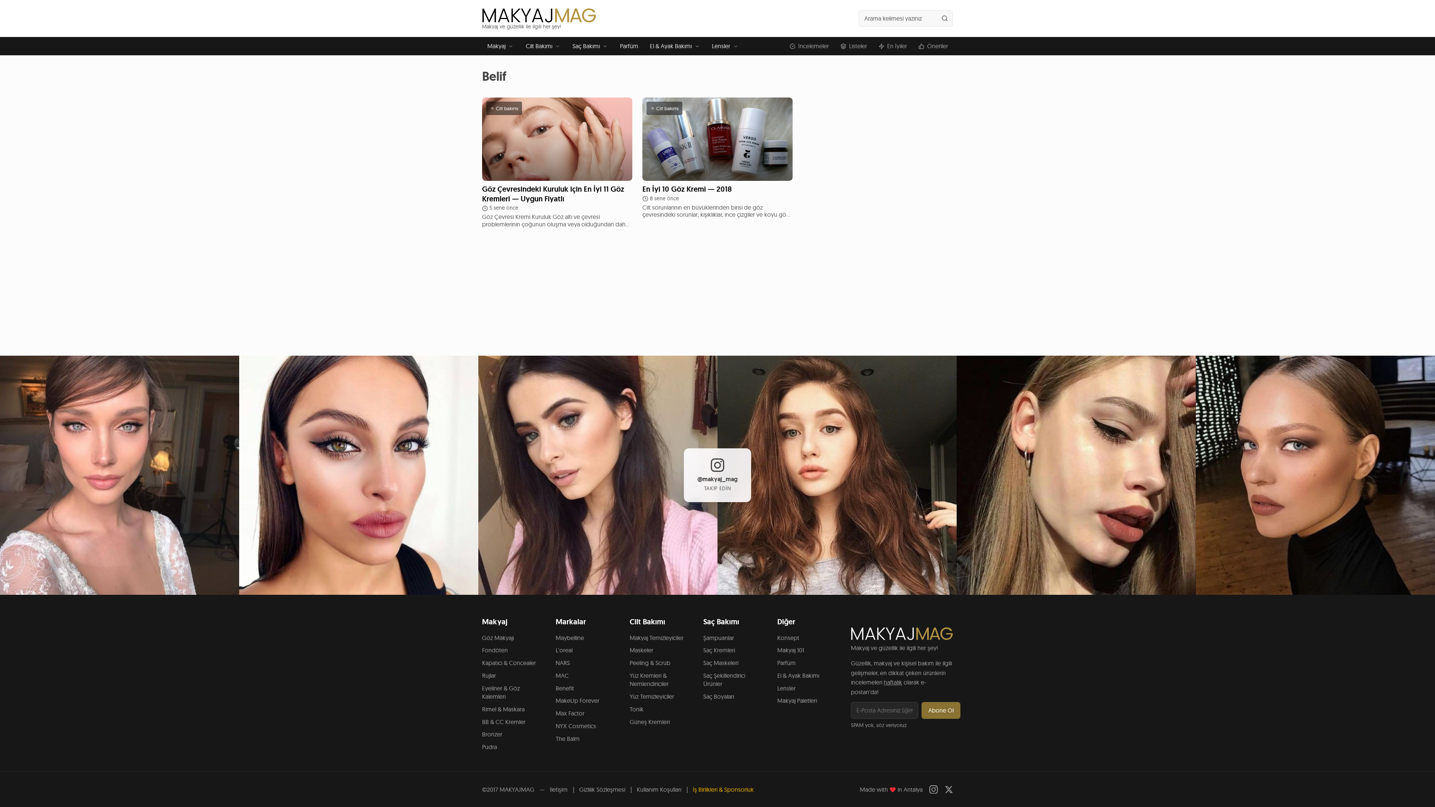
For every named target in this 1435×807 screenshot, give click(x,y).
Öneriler (937, 46)
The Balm (568, 738)
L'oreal (564, 650)
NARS (563, 663)
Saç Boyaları (718, 696)
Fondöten (495, 650)
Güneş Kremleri (650, 722)
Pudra (489, 747)
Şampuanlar (718, 637)
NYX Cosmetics (576, 726)
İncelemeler (813, 46)
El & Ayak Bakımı (671, 46)
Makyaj (496, 46)
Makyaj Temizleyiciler (656, 637)
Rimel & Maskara (503, 709)
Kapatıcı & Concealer (509, 663)
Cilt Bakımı (539, 46)
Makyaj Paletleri (797, 700)
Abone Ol (941, 710)
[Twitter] (949, 789)
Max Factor (570, 713)
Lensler (721, 46)
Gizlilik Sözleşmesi (602, 789)
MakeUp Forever (577, 700)
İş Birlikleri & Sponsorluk (723, 789)
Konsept (788, 637)
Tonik (637, 709)
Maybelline (570, 637)
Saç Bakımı (586, 46)
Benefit (565, 688)
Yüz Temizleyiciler (652, 696)
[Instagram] (933, 789)
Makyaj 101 (790, 650)
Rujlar (489, 675)
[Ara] (944, 18)
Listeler (858, 46)
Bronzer (492, 734)
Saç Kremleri (719, 650)
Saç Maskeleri (720, 663)
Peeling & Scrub (650, 663)
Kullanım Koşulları (659, 789)
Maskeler (641, 650)
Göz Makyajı (498, 637)
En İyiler (897, 46)
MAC (562, 675)
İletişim (559, 789)
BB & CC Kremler (503, 722)
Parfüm (629, 46)
